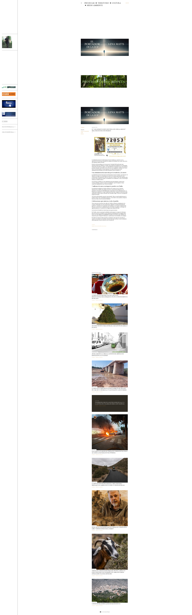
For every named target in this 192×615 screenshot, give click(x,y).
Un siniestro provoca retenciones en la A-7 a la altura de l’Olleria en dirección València (109, 403)
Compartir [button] (82, 127)
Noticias (82, 133)
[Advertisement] (103, 14)
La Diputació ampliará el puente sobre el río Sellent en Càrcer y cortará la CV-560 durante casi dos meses (109, 389)
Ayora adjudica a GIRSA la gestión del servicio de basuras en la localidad (108, 354)
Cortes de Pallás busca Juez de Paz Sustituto (106, 604)
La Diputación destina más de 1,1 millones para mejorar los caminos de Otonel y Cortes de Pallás (108, 484)
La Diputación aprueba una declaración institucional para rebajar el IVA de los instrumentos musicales (109, 297)
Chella (82, 132)
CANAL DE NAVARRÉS (85, 131)
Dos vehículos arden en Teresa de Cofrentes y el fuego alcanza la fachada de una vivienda (110, 452)
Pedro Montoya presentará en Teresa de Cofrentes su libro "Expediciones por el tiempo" (109, 528)
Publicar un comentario (99, 300)
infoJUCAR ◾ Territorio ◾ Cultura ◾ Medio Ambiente (102, 4)
